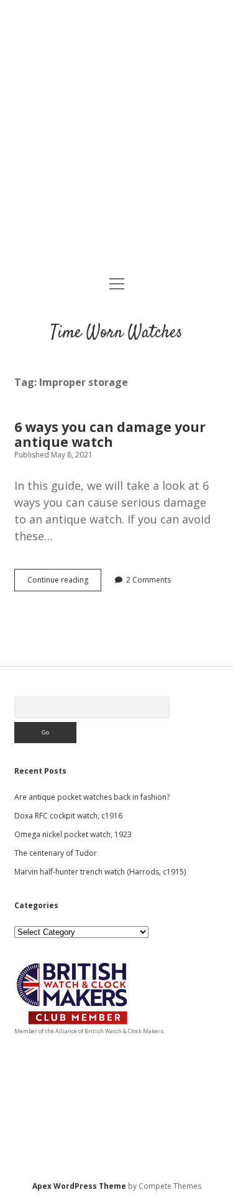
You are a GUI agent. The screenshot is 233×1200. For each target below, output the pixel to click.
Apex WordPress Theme (79, 1186)
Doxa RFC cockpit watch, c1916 (68, 815)
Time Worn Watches (116, 333)
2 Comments (148, 579)
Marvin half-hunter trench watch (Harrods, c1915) (100, 871)
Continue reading (64, 582)
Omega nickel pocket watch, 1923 (73, 834)
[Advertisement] (116, 139)
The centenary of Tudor (55, 853)
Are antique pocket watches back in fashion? (92, 797)
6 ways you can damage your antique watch (110, 434)
